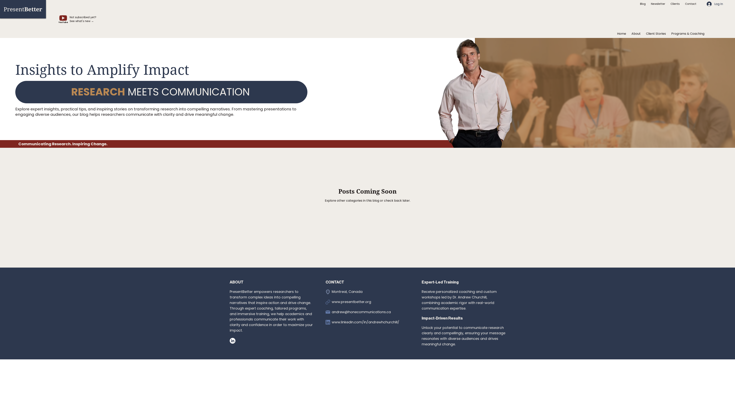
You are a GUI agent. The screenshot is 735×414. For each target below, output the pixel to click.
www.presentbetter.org (351, 301)
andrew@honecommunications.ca (361, 312)
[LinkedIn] (232, 341)
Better (23, 9)
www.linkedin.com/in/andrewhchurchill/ (365, 322)
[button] (687, 33)
